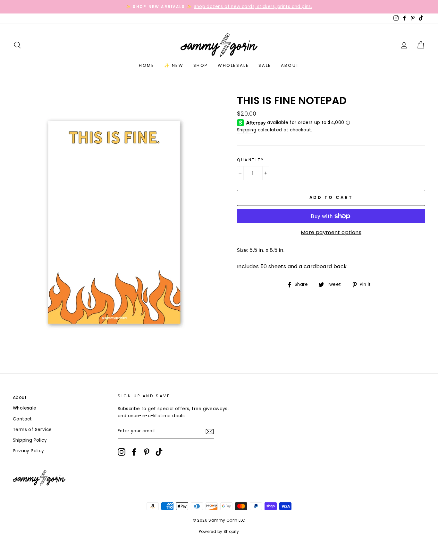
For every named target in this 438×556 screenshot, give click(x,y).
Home (146, 65)
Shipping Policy (30, 440)
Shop (200, 65)
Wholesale (233, 65)
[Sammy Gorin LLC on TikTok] (159, 452)
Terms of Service (32, 430)
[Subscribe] (210, 431)
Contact (22, 419)
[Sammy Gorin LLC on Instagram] (121, 452)
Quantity (251, 160)
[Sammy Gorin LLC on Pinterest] (146, 452)
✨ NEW (174, 65)
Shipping (246, 130)
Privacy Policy (28, 451)
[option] (219, 6)
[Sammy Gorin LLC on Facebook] (134, 452)
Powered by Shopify (219, 531)
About (290, 65)
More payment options (331, 232)
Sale (264, 65)
